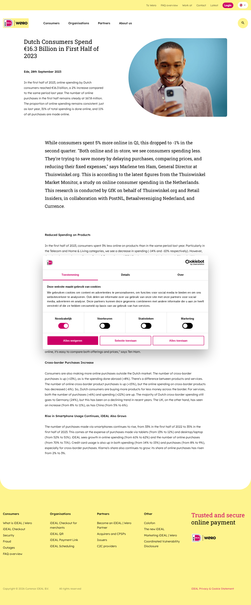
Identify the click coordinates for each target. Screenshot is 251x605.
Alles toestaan (178, 340)
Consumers (51, 23)
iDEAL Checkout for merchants (63, 525)
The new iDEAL (154, 529)
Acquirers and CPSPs (111, 534)
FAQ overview (169, 5)
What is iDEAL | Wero (17, 523)
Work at (187, 5)
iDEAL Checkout (14, 529)
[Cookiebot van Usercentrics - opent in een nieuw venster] (188, 262)
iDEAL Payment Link (64, 540)
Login (228, 5)
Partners (104, 23)
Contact (201, 5)
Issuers (102, 540)
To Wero (151, 5)
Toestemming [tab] (70, 274)
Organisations (78, 23)
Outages (9, 547)
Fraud (7, 541)
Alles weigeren (72, 340)
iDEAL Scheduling (62, 546)
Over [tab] (181, 274)
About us (125, 23)
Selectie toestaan (126, 340)
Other (148, 514)
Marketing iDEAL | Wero (160, 535)
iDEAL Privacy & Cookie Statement (212, 588)
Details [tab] (125, 274)
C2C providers (107, 546)
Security (8, 535)
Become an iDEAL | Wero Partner (114, 525)
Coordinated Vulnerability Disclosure (162, 543)
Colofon (149, 523)
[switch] (105, 326)
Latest (214, 5)
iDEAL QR (57, 534)
